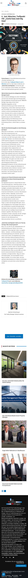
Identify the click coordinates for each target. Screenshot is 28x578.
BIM (7, 138)
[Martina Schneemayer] (3, 24)
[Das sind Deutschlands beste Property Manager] (14, 399)
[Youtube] (13, 557)
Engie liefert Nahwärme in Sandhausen (13, 450)
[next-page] (5, 491)
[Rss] (6, 557)
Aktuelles (7, 11)
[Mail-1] (3, 557)
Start (3, 11)
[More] (26, 291)
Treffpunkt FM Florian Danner (12, 296)
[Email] (15, 291)
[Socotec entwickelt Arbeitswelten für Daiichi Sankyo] (14, 364)
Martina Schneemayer (11, 23)
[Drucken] (18, 291)
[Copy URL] (22, 291)
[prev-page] (3, 491)
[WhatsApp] (8, 291)
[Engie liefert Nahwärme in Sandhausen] (14, 434)
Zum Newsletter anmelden (14, 336)
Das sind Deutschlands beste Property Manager (13, 416)
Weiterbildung (11, 14)
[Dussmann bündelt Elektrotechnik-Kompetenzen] (14, 467)
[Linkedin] (11, 291)
